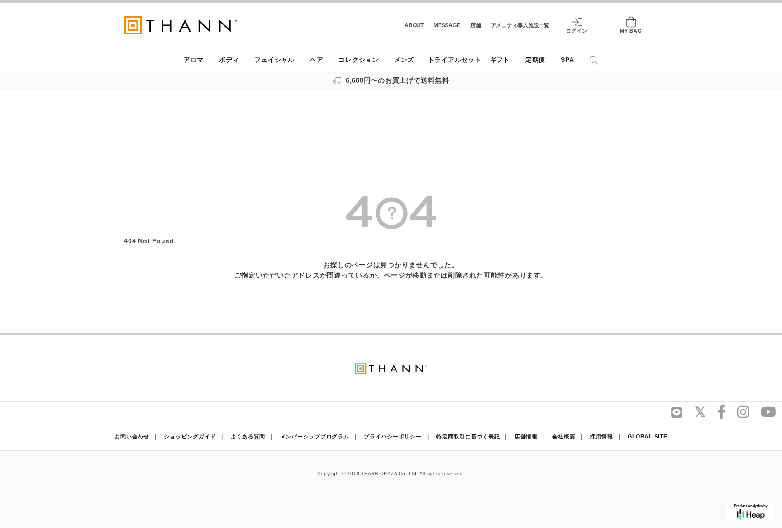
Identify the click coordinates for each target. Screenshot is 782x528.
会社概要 (563, 437)
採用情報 (601, 437)
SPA (567, 60)
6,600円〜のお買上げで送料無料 (396, 80)
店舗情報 (526, 437)
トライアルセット (455, 60)
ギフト (500, 60)
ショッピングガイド (190, 437)
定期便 (535, 60)
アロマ (194, 60)
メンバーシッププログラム (314, 437)
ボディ (229, 60)
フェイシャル (274, 60)
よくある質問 (248, 437)
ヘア (317, 60)
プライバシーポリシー (393, 437)
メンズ (404, 60)
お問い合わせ (131, 437)
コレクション (359, 60)
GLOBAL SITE (647, 437)
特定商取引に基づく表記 (468, 437)
